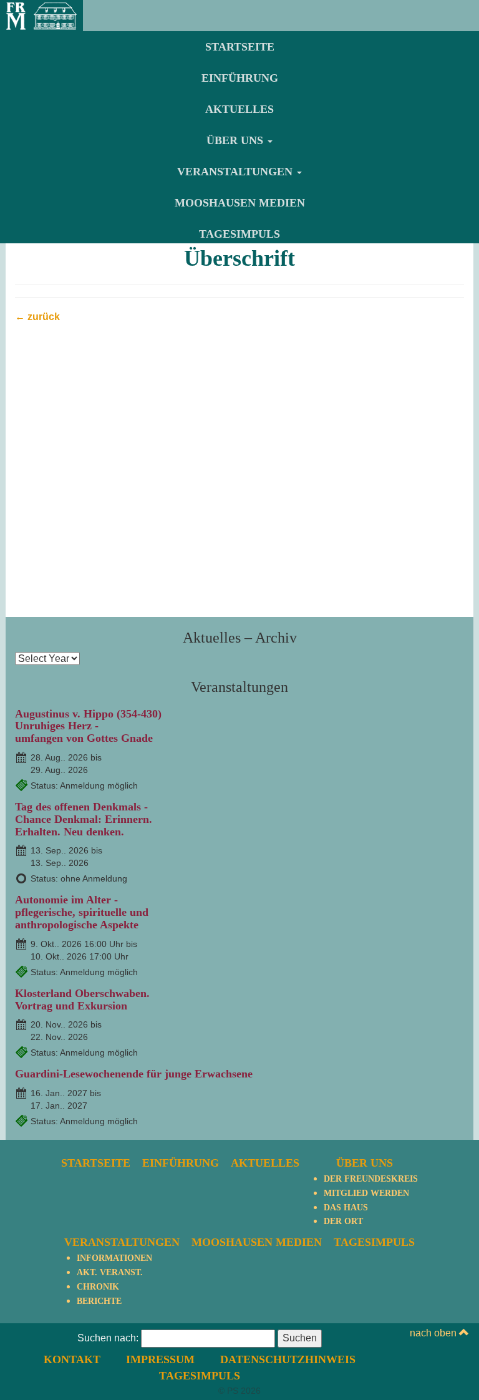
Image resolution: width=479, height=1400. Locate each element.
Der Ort (343, 1221)
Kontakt (72, 1359)
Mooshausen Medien (240, 203)
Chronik (98, 1286)
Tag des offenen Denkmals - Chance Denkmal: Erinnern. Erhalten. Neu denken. (83, 819)
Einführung (239, 78)
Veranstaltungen (236, 171)
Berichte (99, 1301)
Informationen (114, 1258)
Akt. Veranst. (110, 1272)
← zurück (37, 316)
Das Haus (346, 1207)
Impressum (160, 1359)
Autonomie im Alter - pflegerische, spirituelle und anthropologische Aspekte (81, 912)
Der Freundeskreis (371, 1179)
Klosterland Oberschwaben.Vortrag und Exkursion (82, 999)
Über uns (236, 140)
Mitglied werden (366, 1193)
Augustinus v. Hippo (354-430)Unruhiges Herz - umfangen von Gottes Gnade (88, 726)
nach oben (434, 1333)
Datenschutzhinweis (288, 1359)
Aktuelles (239, 109)
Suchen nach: (107, 1338)
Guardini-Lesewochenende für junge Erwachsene (134, 1073)
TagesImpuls (239, 234)
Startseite (239, 47)
